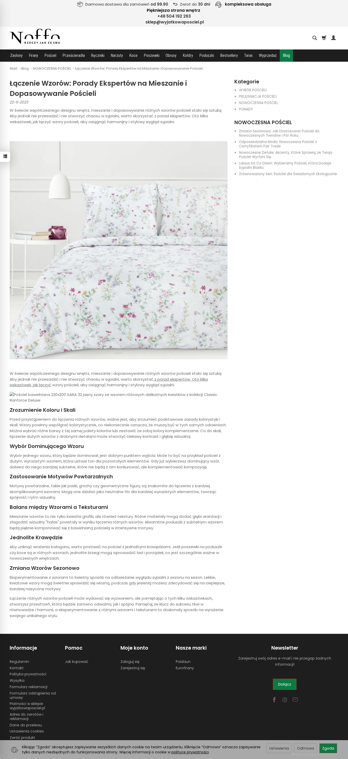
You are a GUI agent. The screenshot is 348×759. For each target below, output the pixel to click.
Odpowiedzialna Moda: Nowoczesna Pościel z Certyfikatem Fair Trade (278, 144)
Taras (248, 55)
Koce (133, 55)
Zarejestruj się (133, 668)
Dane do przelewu (26, 725)
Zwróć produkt (22, 737)
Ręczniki (97, 55)
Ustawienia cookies (27, 731)
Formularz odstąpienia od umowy (33, 695)
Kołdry (188, 55)
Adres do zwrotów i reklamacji (26, 716)
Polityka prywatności (28, 674)
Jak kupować (76, 661)
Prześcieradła (73, 55)
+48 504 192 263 (174, 16)
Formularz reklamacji (28, 686)
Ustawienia (279, 748)
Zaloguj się (130, 661)
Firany (33, 55)
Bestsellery (229, 55)
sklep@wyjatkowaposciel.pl (174, 22)
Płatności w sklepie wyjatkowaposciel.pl (27, 706)
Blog (286, 55)
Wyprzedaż (268, 55)
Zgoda (328, 748)
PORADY (246, 109)
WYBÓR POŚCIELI (253, 90)
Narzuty (117, 55)
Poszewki (151, 55)
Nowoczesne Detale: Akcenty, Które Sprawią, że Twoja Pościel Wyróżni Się (285, 154)
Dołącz (284, 684)
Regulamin (19, 661)
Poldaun (183, 661)
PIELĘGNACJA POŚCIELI (258, 96)
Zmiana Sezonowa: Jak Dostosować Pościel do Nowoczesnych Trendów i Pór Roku (279, 133)
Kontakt (17, 668)
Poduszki (206, 55)
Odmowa (305, 748)
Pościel (50, 55)
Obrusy (171, 55)
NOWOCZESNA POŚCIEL (258, 102)
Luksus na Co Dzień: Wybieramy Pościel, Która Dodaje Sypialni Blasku (285, 165)
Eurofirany (185, 668)
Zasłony (16, 55)
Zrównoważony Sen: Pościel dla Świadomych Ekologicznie (288, 174)
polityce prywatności (190, 752)
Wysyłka (17, 680)
